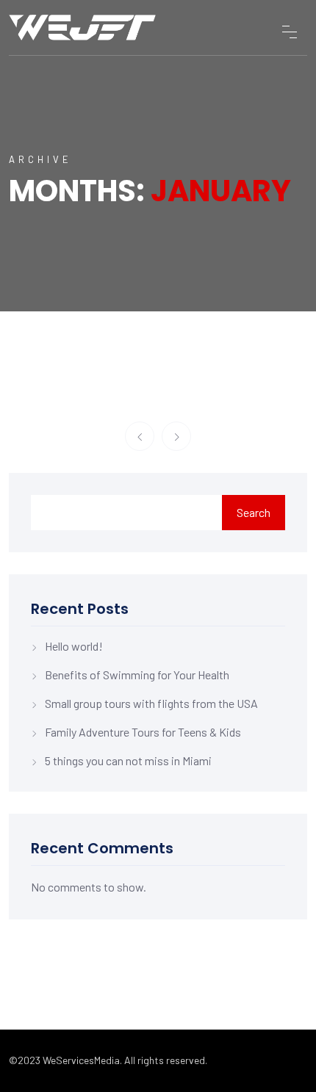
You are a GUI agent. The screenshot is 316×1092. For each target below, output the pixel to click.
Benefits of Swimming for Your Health (137, 674)
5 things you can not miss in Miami (128, 760)
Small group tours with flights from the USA (151, 703)
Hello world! (74, 646)
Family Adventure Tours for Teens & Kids (143, 732)
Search (253, 512)
